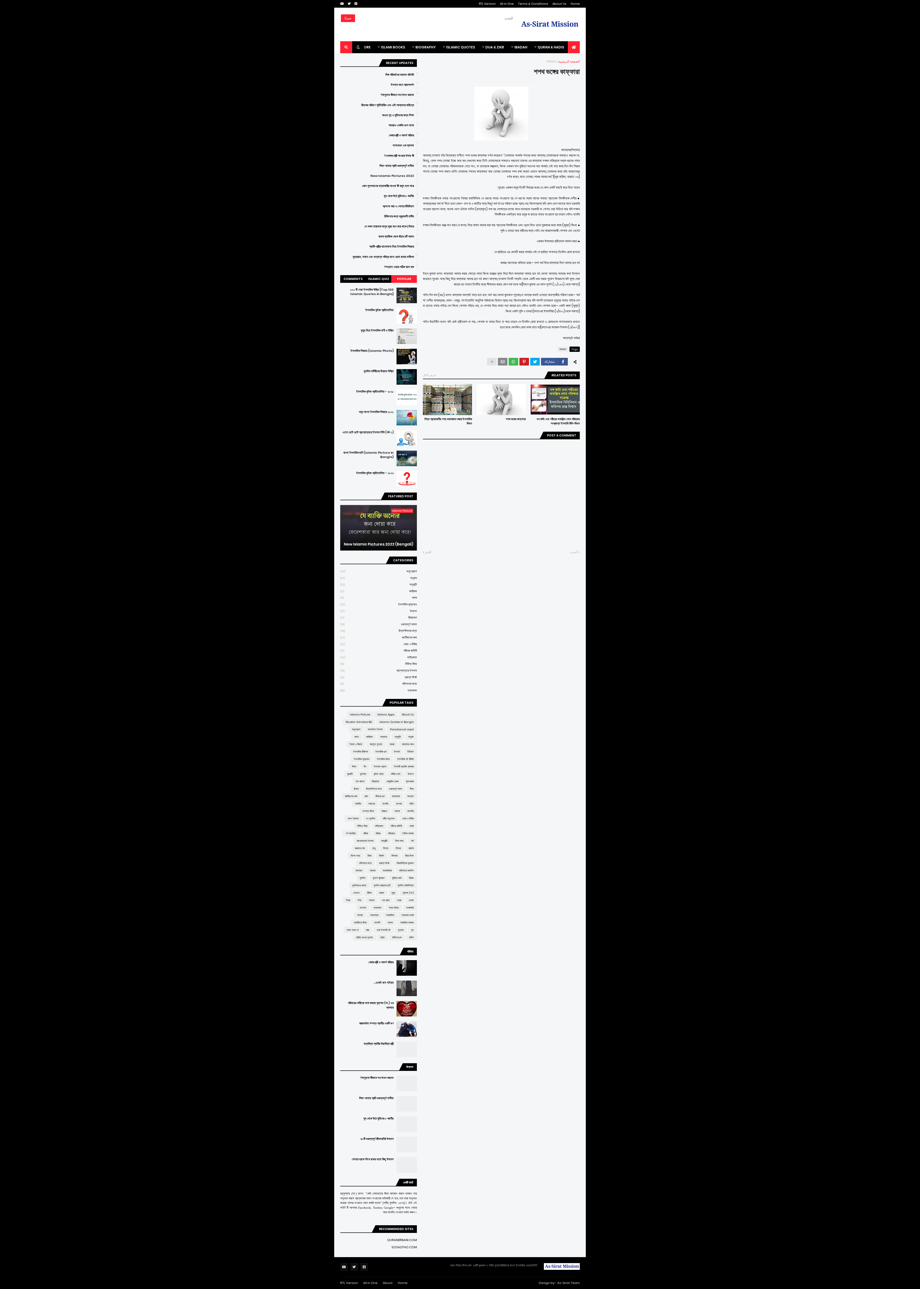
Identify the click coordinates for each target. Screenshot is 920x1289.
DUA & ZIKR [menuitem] (494, 47)
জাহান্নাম (396, 796)
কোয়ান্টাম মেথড (392, 781)
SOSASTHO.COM (404, 1247)
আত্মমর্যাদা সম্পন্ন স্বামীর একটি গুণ (376, 1023)
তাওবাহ (399, 804)
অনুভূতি (378, 584)
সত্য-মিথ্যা (394, 908)
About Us (559, 4)
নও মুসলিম (370, 818)
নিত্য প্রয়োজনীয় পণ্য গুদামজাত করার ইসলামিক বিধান (448, 421)
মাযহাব (372, 870)
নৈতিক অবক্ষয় (408, 833)
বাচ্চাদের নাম (360, 848)
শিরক (348, 900)
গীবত (412, 789)
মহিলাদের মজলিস (406, 870)
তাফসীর (410, 811)
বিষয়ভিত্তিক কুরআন (405, 863)
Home (575, 4)
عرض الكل (429, 375)
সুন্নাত (401, 930)
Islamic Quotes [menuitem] (460, 47)
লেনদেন (356, 893)
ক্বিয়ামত (378, 617)
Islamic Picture (360, 714)
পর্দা (412, 841)
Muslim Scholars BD (359, 722)
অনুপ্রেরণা (378, 571)
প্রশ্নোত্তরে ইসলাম (378, 670)
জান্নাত (410, 796)
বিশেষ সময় (355, 856)
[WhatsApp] (513, 362)
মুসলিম (362, 878)
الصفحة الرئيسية (569, 61)
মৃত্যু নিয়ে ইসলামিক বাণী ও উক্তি (377, 330)
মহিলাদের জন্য (378, 683)
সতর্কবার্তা (410, 908)
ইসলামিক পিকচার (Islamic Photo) (372, 351)
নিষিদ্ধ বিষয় (378, 664)
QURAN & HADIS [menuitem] (551, 47)
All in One (507, 4)
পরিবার (377, 833)
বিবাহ (370, 856)
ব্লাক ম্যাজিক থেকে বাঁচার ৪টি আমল (396, 236)
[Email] (502, 362)
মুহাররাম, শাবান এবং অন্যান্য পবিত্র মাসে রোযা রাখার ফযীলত (383, 257)
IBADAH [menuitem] (520, 47)
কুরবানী (350, 774)
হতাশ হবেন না (352, 930)
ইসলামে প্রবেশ (380, 766)
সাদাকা (360, 915)
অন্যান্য (383, 737)
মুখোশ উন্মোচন (379, 878)
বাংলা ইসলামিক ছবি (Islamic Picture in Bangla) (368, 455)
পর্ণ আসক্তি (351, 833)
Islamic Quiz (378, 279)
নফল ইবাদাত (353, 818)
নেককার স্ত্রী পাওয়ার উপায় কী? (399, 156)
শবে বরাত (386, 900)
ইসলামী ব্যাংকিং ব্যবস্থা (404, 766)
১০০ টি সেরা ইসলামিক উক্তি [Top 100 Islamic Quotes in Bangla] (372, 292)
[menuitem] (574, 47)
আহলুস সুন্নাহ (376, 744)
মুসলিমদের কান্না (359, 885)
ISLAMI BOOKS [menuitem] (393, 47)
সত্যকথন (378, 690)
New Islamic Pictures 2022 (392, 176)
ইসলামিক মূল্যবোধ (378, 604)
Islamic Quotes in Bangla (397, 722)
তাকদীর (358, 804)
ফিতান (385, 848)
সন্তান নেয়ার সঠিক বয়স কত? (399, 267)
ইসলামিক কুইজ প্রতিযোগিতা (379, 310)
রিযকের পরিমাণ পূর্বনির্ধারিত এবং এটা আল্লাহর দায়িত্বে (387, 105)
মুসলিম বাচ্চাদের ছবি (382, 885)
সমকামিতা (390, 915)
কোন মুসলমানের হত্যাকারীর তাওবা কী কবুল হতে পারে (388, 186)
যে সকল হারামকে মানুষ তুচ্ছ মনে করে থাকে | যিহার (389, 226)
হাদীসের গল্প (397, 937)
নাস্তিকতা (378, 657)
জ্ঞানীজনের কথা (378, 637)
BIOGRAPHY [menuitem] (425, 47)
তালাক (397, 811)
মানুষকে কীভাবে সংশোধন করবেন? (397, 95)
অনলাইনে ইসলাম (375, 729)
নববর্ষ (411, 826)
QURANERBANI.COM (402, 1240)
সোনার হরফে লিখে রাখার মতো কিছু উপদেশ (373, 1159)
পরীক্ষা (365, 833)
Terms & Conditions (533, 4)
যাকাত (381, 893)
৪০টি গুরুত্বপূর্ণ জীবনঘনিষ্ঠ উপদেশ (377, 1139)
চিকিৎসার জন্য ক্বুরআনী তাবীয (399, 216)
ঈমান (354, 766)
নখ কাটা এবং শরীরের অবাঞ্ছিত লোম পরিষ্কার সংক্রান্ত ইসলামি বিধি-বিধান (558, 421)
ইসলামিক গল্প (380, 752)
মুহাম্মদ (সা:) (408, 893)
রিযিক (369, 893)
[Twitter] (535, 362)
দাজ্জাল (384, 811)
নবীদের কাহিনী (378, 650)
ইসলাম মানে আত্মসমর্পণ (402, 85)
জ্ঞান (366, 796)
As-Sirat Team (568, 1283)
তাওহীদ (385, 804)
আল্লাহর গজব (408, 744)
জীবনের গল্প (380, 796)
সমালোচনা (374, 915)
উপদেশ (378, 611)
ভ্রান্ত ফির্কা (378, 677)
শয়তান (371, 900)
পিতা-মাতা (399, 841)
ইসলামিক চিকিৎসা (360, 752)
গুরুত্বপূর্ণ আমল (378, 624)
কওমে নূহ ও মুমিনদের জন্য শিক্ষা (398, 115)
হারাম (382, 937)
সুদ (412, 930)
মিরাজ (411, 878)
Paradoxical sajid (402, 729)
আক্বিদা (378, 591)
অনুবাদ (378, 578)
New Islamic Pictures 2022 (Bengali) (378, 544)
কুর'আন (363, 774)
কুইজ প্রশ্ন (379, 774)
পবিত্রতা (391, 833)
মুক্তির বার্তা (397, 878)
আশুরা (392, 744)
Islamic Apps (385, 714)
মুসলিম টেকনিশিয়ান (406, 885)
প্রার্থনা (411, 848)
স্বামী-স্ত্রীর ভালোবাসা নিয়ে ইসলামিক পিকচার (391, 246)
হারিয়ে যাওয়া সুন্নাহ (364, 937)
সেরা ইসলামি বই (384, 930)
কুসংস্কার (410, 781)
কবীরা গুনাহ (395, 774)
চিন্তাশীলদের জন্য (378, 630)
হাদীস (411, 937)
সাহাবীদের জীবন (360, 922)
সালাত (390, 922)
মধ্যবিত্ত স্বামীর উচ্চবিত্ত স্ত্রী (379, 1044)
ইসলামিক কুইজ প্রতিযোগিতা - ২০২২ (375, 473)
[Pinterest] (524, 362)
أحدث (573, 552)
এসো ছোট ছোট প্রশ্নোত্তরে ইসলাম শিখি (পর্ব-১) (368, 432)
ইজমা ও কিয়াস (356, 744)
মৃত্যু (393, 893)
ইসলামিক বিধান (383, 759)
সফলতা (363, 908)
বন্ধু (374, 848)
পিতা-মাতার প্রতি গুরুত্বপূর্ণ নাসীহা (397, 166)
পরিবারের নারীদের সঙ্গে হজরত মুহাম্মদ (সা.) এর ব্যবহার (371, 1005)
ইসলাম (397, 752)
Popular (404, 279)
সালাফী (377, 922)
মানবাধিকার (387, 870)
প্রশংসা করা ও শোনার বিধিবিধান (398, 206)
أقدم (428, 552)
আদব (378, 597)
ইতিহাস (410, 752)
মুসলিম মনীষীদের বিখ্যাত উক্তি (379, 371)
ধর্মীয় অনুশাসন (389, 818)
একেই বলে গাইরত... (383, 983)
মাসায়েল (551, 61)
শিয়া (359, 900)
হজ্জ (367, 930)
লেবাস (411, 900)
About (388, 1283)
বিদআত (394, 856)
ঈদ (365, 766)
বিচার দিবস (409, 856)
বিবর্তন (381, 856)
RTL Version (487, 4)
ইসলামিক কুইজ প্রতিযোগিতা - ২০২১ (375, 391)
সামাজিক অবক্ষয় (407, 922)
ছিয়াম (356, 789)
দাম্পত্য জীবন (368, 811)
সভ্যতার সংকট (408, 915)
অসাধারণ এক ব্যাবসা (403, 145)
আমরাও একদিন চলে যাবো (401, 125)
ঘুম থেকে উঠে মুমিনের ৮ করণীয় (399, 196)
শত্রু (399, 900)
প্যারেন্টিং (384, 841)
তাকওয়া (371, 804)
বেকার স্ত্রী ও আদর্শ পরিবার (401, 135)
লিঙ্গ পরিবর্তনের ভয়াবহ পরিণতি (399, 75)
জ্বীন (411, 804)
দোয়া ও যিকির (378, 644)
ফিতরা (398, 848)
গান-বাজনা (360, 781)
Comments (353, 279)
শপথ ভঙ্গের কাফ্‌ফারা (516, 419)
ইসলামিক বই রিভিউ (405, 759)
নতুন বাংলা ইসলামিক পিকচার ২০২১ (376, 412)
